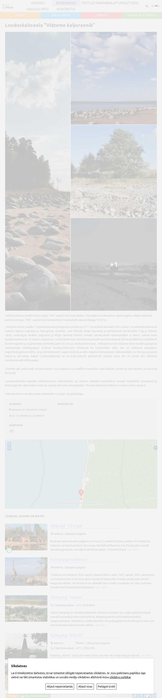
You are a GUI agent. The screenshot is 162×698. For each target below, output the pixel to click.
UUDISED (38, 3)
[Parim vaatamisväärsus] (9, 550)
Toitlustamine (94, 3)
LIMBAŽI (101, 15)
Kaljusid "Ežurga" (66, 525)
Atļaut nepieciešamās (60, 686)
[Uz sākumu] (8, 6)
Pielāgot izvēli (106, 686)
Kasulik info (38, 9)
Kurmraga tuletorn (68, 559)
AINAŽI (20, 15)
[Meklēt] (146, 6)
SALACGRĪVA (60, 15)
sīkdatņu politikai (120, 677)
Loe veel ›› (133, 549)
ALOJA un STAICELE (141, 15)
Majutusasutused (123, 3)
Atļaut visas (85, 686)
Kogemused (66, 3)
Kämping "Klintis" (67, 635)
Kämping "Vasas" (66, 597)
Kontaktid (66, 9)
